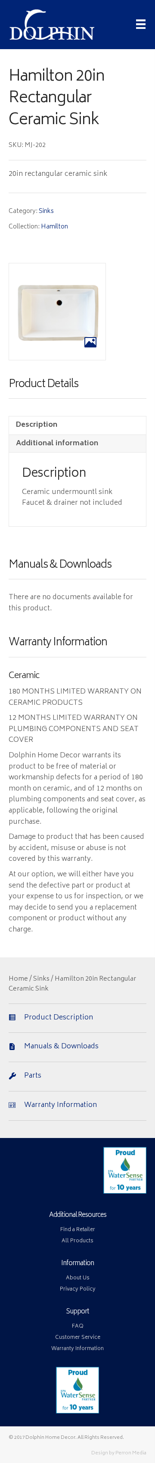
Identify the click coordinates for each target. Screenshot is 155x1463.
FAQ (78, 1326)
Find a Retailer (77, 1230)
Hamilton (54, 227)
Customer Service (77, 1337)
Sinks (46, 211)
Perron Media (130, 1453)
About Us (78, 1278)
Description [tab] (36, 425)
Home (18, 979)
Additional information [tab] (57, 444)
